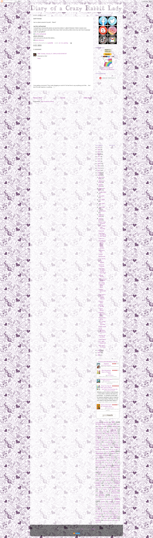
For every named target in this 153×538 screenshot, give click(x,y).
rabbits (117, 499)
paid (107, 491)
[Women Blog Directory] (76, 533)
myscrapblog (98, 487)
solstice (118, 506)
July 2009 (101, 196)
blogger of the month (111, 433)
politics (109, 496)
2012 (99, 168)
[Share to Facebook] (39, 45)
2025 (99, 149)
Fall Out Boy (100, 455)
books (109, 435)
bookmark (103, 435)
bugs (116, 435)
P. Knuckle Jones (110, 407)
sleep (102, 506)
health (109, 465)
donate (97, 447)
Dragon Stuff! (102, 326)
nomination (105, 489)
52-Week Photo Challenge (104, 424)
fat (116, 455)
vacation (118, 514)
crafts (111, 442)
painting (66, 43)
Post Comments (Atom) (47, 101)
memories (116, 480)
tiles (96, 514)
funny (111, 460)
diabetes (104, 445)
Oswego (101, 491)
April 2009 (102, 207)
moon (112, 483)
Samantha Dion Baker (110, 390)
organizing (117, 489)
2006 (99, 355)
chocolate (106, 438)
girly (111, 462)
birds (97, 430)
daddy (97, 444)
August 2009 (102, 192)
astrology (98, 428)
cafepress (106, 437)
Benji (117, 428)
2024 (99, 152)
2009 (99, 175)
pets (110, 493)
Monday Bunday (101, 305)
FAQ (113, 455)
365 (113, 422)
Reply (39, 58)
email (97, 451)
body (97, 435)
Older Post (87, 98)
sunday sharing (116, 509)
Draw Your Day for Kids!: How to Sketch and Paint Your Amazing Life (109, 387)
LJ (96, 476)
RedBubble (111, 501)
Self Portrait (102, 256)
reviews (118, 501)
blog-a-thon (99, 433)
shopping (106, 504)
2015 (99, 161)
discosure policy (114, 445)
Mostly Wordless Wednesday (102, 331)
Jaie (99, 472)
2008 (99, 350)
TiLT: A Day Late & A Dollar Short (102, 285)
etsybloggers (100, 453)
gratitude (98, 465)
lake (102, 474)
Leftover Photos (101, 276)
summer (98, 509)
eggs (117, 449)
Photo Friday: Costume (102, 222)
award (105, 428)
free (99, 459)
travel (105, 515)
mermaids (98, 482)
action (118, 424)
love (105, 476)
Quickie (101, 254)
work (110, 520)
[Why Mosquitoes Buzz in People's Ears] (99, 373)
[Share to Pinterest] (41, 45)
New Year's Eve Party (102, 346)
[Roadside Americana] (99, 382)
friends (113, 459)
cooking (106, 442)
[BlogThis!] (36, 45)
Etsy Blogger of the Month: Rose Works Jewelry (102, 244)
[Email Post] (71, 43)
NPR (111, 489)
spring (111, 508)
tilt (99, 515)
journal (109, 473)
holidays (117, 465)
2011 (98, 170)
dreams (107, 449)
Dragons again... (101, 302)
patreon (105, 492)
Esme (107, 451)
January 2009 (100, 219)
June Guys (115, 473)
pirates (97, 497)
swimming (105, 511)
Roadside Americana (106, 379)
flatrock (102, 457)
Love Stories (102, 258)
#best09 (106, 422)
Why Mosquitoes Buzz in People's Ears (106, 372)
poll (113, 497)
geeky (106, 462)
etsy (113, 451)
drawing (106, 447)
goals (97, 464)
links (115, 474)
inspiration (114, 469)
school (110, 503)
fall (119, 453)
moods (105, 483)
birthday (105, 430)
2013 (99, 166)
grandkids (116, 463)
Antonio (100, 426)
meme (101, 480)
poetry (102, 497)
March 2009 (102, 211)
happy (103, 465)
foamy (107, 457)
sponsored (104, 508)
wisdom (113, 518)
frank (118, 457)
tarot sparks (115, 511)
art (59, 43)
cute (117, 442)
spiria (98, 508)
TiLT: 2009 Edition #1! (102, 342)
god (103, 463)
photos (102, 495)
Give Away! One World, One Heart (102, 235)
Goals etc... (102, 238)
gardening (98, 462)
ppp (117, 497)
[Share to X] (37, 45)
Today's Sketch (101, 309)
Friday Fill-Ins (105, 458)
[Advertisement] (62, 93)
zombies (98, 522)
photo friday (116, 493)
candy (116, 437)
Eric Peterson (107, 380)
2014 (99, 163)
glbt (116, 462)
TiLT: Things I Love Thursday (102, 227)
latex (82, 529)
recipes (103, 501)
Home (62, 98)
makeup (109, 478)
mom (110, 482)
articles (114, 426)
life (111, 474)
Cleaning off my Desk (102, 336)
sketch (97, 506)
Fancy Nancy (102, 339)
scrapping (117, 503)
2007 (99, 352)
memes (108, 480)
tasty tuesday (99, 513)
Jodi (38, 53)
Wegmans (98, 518)
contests (98, 442)
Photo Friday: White (102, 318)
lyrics (111, 476)
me (62, 43)
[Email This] (34, 45)
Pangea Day (99, 493)
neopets (117, 487)
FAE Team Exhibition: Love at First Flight (102, 271)
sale (105, 503)
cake (112, 437)
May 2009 (101, 203)
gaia (117, 460)
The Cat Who (115, 513)
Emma (101, 451)
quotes (109, 499)
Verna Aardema (110, 375)
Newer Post (37, 98)
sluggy (106, 506)
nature (110, 487)
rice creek (100, 503)
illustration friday (115, 467)
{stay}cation (98, 422)
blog (104, 432)
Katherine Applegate (107, 365)
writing (116, 520)
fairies (113, 453)
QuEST (103, 499)
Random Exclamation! (102, 291)
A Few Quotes (101, 261)
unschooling (111, 515)
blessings (113, 430)
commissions (110, 440)
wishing (98, 520)
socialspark (112, 506)
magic (103, 478)
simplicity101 (115, 504)
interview (104, 471)
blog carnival (113, 432)
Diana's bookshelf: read (107, 361)
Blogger (93, 529)
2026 (99, 147)
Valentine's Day (102, 251)
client (116, 438)
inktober (106, 469)
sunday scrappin (106, 509)
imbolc (99, 469)
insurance (98, 471)
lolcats (100, 476)
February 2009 (101, 215)
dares (109, 444)
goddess (109, 464)
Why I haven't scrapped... (102, 279)
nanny (104, 487)
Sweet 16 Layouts (101, 265)
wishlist (105, 520)
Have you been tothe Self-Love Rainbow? (107, 68)
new (99, 489)
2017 (99, 156)
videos (99, 516)
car (96, 438)
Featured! (101, 231)
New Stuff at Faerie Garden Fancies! (102, 297)
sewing (100, 504)
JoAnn (103, 473)
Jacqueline (116, 471)
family (107, 455)
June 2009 (102, 199)
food (112, 457)
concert (116, 440)
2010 (99, 173)
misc (105, 482)
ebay (112, 449)
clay (112, 438)
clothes (97, 440)
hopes (107, 467)
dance (104, 444)
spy (117, 508)
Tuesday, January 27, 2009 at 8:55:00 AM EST (54, 53)
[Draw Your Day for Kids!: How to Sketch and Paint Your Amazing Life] (99, 389)
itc (108, 471)
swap (98, 511)
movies (107, 485)
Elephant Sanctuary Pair (102, 314)
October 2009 (100, 185)
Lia (107, 474)
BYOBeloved (99, 437)
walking (107, 516)
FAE (108, 453)
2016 (99, 159)
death (116, 444)
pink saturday (114, 495)
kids (97, 474)
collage (103, 440)
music (115, 485)
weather (115, 516)
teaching (108, 513)
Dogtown (106, 363)
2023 (99, 154)
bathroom (111, 428)
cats (100, 438)
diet (109, 445)
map (114, 478)
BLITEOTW (98, 432)
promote (97, 499)
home (100, 467)
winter (105, 518)
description (98, 445)
